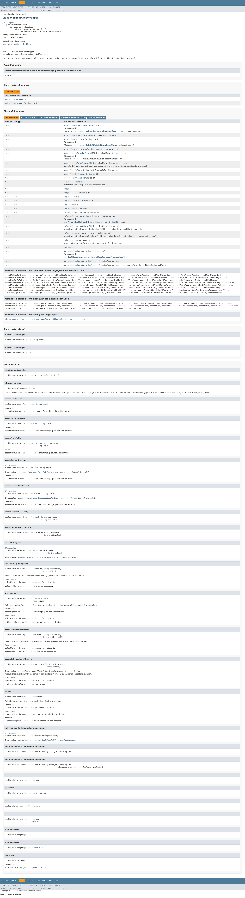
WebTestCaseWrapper (14, 99)
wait (72, 319)
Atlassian (23, 891)
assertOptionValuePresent (76, 163)
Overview (5, 3)
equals (15, 319)
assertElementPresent (74, 139)
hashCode (45, 319)
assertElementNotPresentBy (77, 135)
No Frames (40, 7)
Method (34, 10)
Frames (31, 7)
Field (19, 10)
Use (28, 3)
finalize (24, 319)
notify (54, 319)
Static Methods (28, 118)
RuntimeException (13, 721)
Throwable (82, 193)
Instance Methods (49, 118)
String (28, 103)
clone (7, 319)
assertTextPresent (73, 178)
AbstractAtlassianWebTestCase (17, 44)
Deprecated (42, 3)
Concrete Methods (70, 118)
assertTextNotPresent (74, 174)
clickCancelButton (73, 182)
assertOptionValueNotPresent (78, 153)
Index (51, 3)
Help (57, 3)
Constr (26, 10)
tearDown (68, 247)
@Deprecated (10, 465)
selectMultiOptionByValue (76, 226)
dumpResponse (70, 189)
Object (54, 314)
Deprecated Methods (94, 118)
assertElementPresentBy (75, 149)
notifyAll (63, 319)
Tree (33, 3)
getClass (34, 319)
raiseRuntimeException (75, 212)
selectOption (70, 233)
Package (13, 3)
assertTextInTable (73, 170)
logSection (69, 208)
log (65, 197)
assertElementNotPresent (76, 125)
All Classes (55, 7)
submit (67, 240)
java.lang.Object (10, 23)
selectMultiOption (73, 216)
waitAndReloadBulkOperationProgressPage (83, 251)
